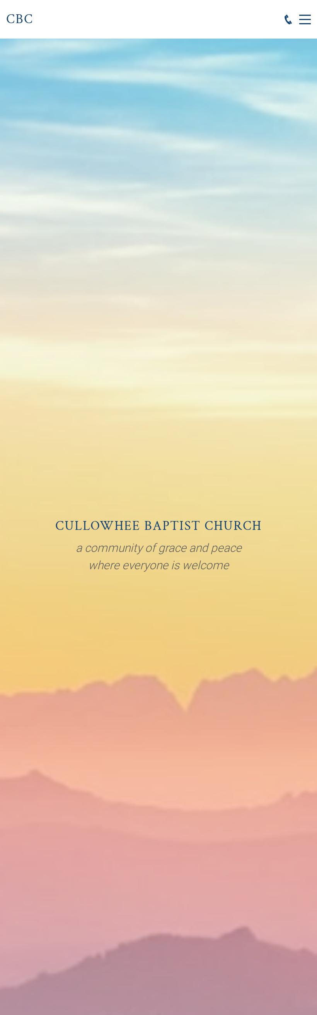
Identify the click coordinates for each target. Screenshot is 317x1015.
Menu (305, 15)
